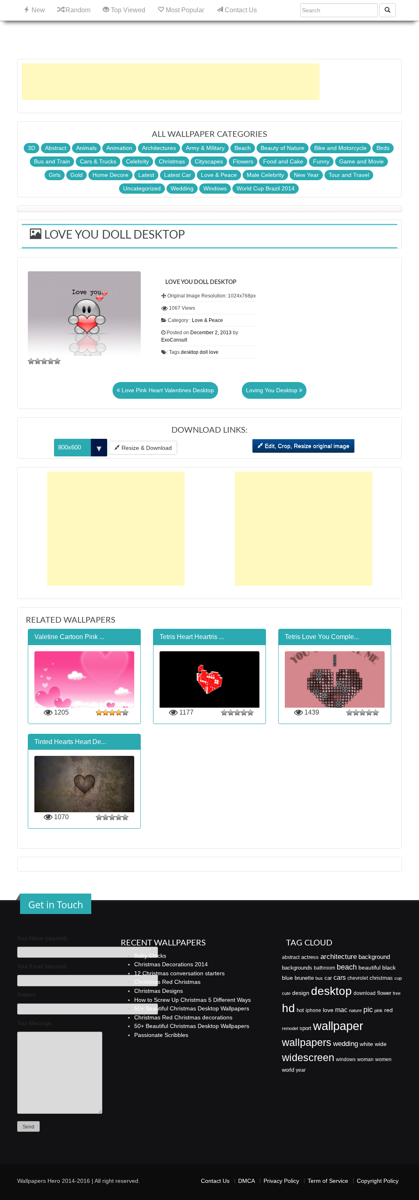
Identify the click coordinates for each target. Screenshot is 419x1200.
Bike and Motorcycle (340, 148)
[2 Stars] (37, 361)
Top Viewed (127, 10)
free (397, 993)
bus (319, 978)
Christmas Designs (158, 991)
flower (384, 993)
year (301, 1070)
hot (300, 1010)
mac (341, 1009)
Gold (76, 175)
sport (305, 1028)
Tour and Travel (349, 175)
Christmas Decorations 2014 (171, 964)
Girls (55, 175)
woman (365, 1059)
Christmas (172, 161)
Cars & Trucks (98, 161)
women (383, 1059)
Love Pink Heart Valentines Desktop (167, 390)
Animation (119, 148)
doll (204, 352)
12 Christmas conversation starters (179, 973)
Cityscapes (209, 161)
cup (398, 978)
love (214, 352)
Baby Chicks (150, 955)
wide (381, 1044)
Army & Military (205, 148)
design (300, 993)
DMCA (246, 1181)
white (366, 1044)
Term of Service (328, 1181)
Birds (383, 148)
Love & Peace (219, 175)
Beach (242, 148)
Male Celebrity (265, 175)
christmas (381, 978)
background (374, 957)
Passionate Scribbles (161, 1035)
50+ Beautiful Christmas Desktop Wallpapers (191, 1008)
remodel (290, 1028)
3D (31, 148)
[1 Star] (31, 361)
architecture (338, 957)
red (388, 1010)
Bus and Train (52, 161)
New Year (306, 175)
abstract (291, 957)
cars (339, 977)
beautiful (369, 967)
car (328, 978)
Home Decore (110, 175)
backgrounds (297, 968)
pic (368, 1009)
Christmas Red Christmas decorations (183, 1017)
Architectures (159, 148)
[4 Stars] (50, 361)
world (288, 1070)
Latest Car (177, 175)
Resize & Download (146, 448)
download (365, 993)
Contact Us (240, 10)
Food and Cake (283, 161)
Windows (215, 188)
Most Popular (184, 10)
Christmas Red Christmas (167, 982)
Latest (146, 175)
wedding (345, 1044)
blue (287, 977)
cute (286, 993)
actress (310, 957)
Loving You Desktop (272, 390)
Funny (321, 161)
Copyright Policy (378, 1181)
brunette (304, 978)
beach (347, 967)
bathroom (324, 968)
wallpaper (338, 1025)
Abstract (55, 148)
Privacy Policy (281, 1181)
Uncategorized (142, 188)
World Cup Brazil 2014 (266, 188)
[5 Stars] (57, 361)
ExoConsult (174, 340)
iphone (313, 1010)
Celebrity (137, 161)
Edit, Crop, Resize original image (306, 445)
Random (77, 10)
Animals (86, 148)
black (389, 967)
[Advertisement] (171, 81)
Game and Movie (361, 161)
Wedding (182, 188)
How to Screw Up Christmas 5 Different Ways (192, 1000)
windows (346, 1059)
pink (378, 1010)
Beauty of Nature (282, 148)
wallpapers (306, 1042)
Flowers (243, 161)
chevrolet (357, 978)
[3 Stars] (44, 361)
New (37, 10)
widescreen (308, 1057)
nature (355, 1010)
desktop (189, 352)
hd (288, 1008)
